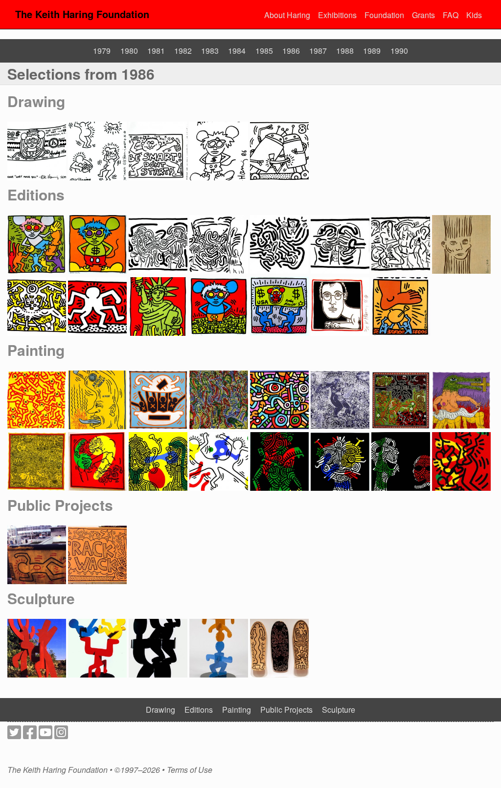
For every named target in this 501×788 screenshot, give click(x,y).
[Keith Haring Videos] (45, 735)
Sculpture (41, 598)
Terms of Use (189, 770)
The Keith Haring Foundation (82, 14)
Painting (36, 349)
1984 (237, 50)
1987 (318, 50)
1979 (102, 50)
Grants (423, 15)
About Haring (287, 15)
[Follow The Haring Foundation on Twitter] (14, 735)
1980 (129, 50)
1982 (183, 50)
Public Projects (60, 504)
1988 (345, 50)
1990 (399, 50)
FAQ (450, 15)
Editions (36, 194)
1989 (372, 50)
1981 (156, 50)
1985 (264, 50)
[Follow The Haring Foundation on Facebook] (30, 735)
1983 (210, 50)
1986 (291, 50)
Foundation (384, 15)
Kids (474, 15)
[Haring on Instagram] (61, 735)
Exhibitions (337, 15)
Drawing (36, 100)
